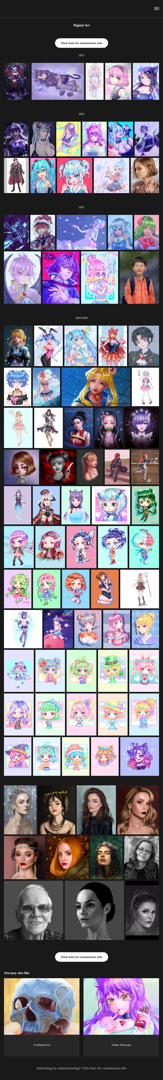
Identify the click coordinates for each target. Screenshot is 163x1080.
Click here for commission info (81, 43)
